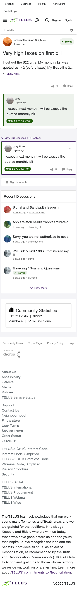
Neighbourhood (14, 415)
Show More (13, 73)
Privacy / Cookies (15, 469)
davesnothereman (24, 39)
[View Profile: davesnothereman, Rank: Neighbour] (7, 41)
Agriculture (59, 3)
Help (71, 343)
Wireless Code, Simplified (21, 464)
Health (42, 3)
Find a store (11, 420)
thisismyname (36, 241)
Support (8, 405)
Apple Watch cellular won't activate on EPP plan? (41, 222)
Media (6, 387)
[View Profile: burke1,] (7, 253)
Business (26, 3)
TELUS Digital (12, 482)
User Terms (10, 425)
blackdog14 (34, 227)
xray (17, 98)
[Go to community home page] (21, 20)
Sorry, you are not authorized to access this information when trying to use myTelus (42, 237)
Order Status (11, 436)
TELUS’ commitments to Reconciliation (41, 572)
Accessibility (11, 377)
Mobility (10, 30)
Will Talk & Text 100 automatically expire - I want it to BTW (43, 251)
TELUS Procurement (17, 492)
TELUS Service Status (18, 397)
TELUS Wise (11, 502)
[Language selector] (38, 20)
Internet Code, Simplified (20, 454)
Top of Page (35, 343)
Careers (8, 382)
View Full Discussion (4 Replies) (23, 137)
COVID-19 (9, 441)
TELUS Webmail (14, 497)
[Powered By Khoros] (38, 353)
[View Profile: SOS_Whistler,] (7, 209)
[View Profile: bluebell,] (7, 270)
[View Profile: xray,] (10, 100)
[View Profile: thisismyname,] (7, 238)
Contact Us (10, 410)
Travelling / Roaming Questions (36, 268)
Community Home (13, 343)
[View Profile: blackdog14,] (7, 224)
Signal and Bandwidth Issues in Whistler (36, 207)
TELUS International (17, 487)
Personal (9, 3)
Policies (7, 392)
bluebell (32, 277)
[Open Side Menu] (5, 20)
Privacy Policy (55, 343)
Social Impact (11, 10)
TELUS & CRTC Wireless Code (25, 459)
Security (8, 474)
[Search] (47, 20)
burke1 (32, 258)
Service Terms (12, 431)
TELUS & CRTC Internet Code (24, 449)
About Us (9, 372)
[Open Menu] (71, 30)
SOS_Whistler (37, 212)
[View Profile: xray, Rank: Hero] (8, 148)
